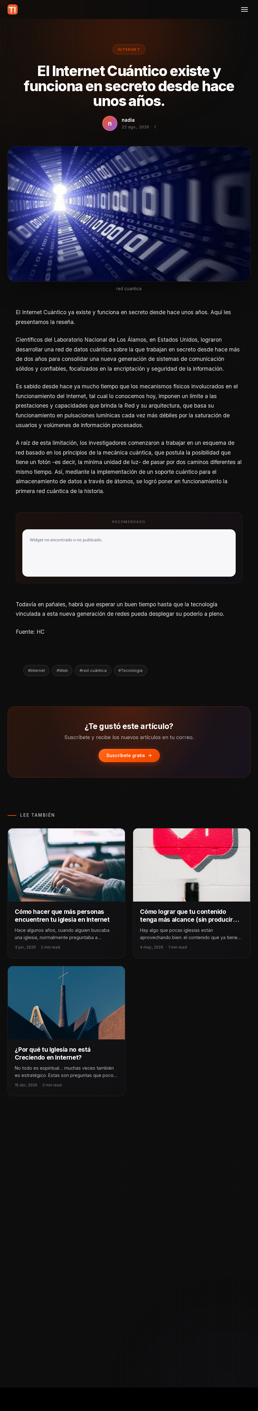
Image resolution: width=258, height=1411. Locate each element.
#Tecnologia (130, 670)
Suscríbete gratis (125, 755)
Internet (129, 49)
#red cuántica (93, 670)
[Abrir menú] (244, 9)
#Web (62, 670)
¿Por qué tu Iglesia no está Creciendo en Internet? (53, 1053)
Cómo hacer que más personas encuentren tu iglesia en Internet (62, 915)
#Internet (36, 670)
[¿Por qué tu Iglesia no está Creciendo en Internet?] (66, 1003)
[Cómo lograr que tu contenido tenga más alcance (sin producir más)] (191, 865)
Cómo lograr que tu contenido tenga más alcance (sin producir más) (186, 919)
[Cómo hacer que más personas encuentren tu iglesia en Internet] (66, 865)
